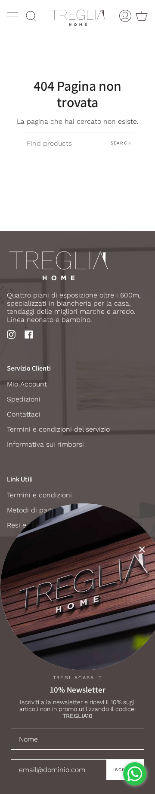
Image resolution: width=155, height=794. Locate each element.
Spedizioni (23, 399)
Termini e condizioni (39, 495)
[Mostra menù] (13, 15)
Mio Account (27, 384)
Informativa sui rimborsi (45, 444)
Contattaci (23, 414)
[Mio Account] (125, 16)
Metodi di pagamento (41, 510)
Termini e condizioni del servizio (58, 429)
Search (121, 143)
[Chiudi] (142, 549)
